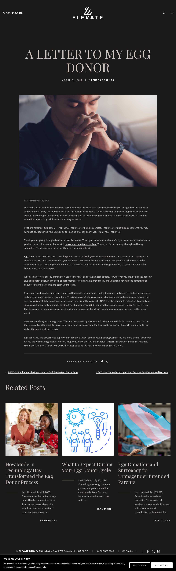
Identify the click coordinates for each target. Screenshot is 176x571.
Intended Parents (101, 80)
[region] (88, 563)
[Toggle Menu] (172, 12)
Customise (139, 565)
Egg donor (29, 256)
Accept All (162, 565)
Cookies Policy (40, 567)
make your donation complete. (81, 244)
